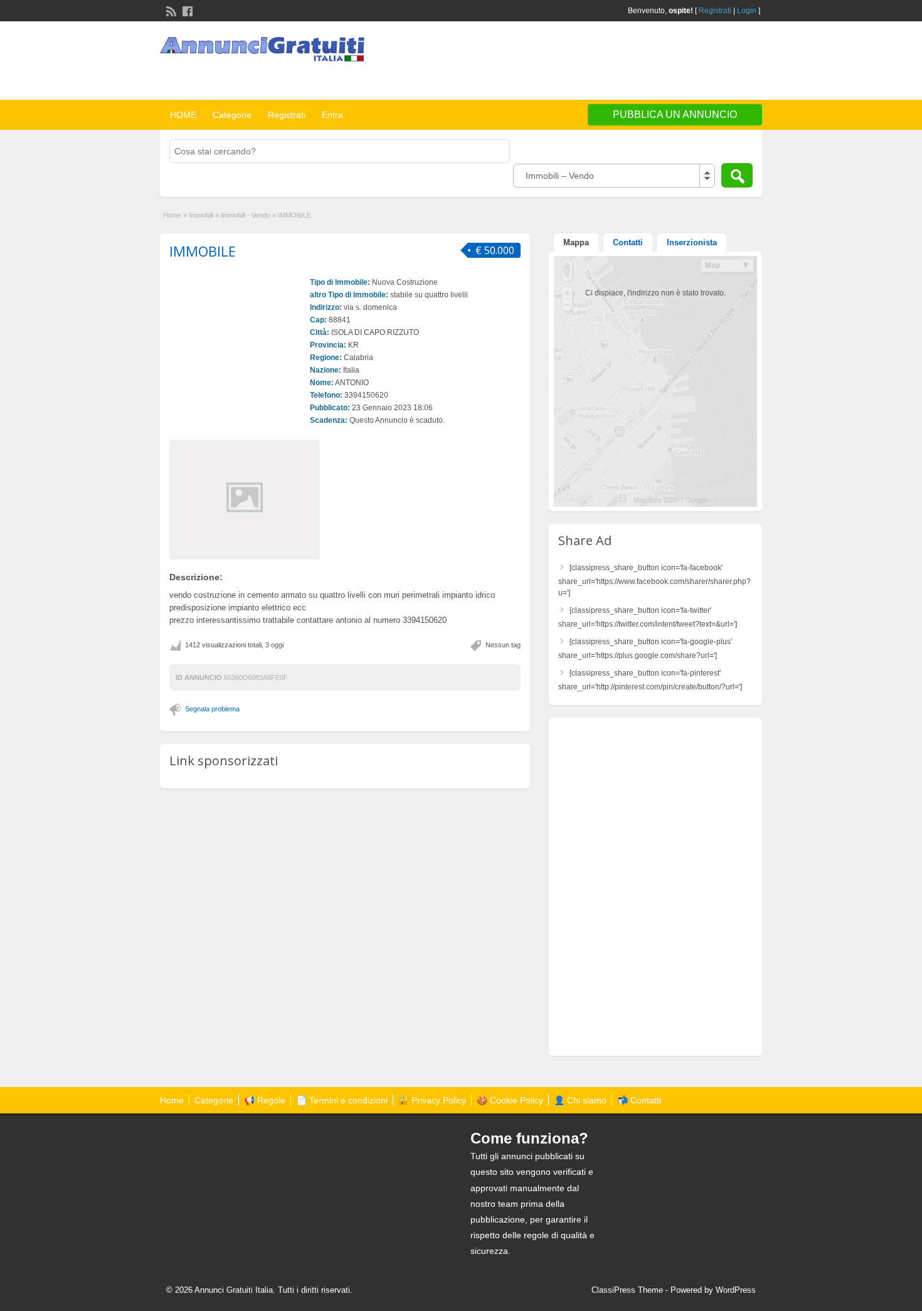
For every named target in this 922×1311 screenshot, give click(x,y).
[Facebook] (186, 10)
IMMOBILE (202, 251)
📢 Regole (264, 1100)
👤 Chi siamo (580, 1100)
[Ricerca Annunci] (737, 175)
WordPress (736, 1290)
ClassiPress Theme (627, 1290)
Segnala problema (212, 709)
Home (172, 215)
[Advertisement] (615, 62)
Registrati (715, 10)
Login (746, 10)
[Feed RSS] (170, 10)
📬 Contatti (639, 1100)
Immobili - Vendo (245, 215)
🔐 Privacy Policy (432, 1100)
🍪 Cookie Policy (510, 1100)
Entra (332, 115)
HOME (183, 115)
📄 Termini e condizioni (342, 1100)
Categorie (232, 115)
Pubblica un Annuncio (675, 114)
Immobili (201, 215)
